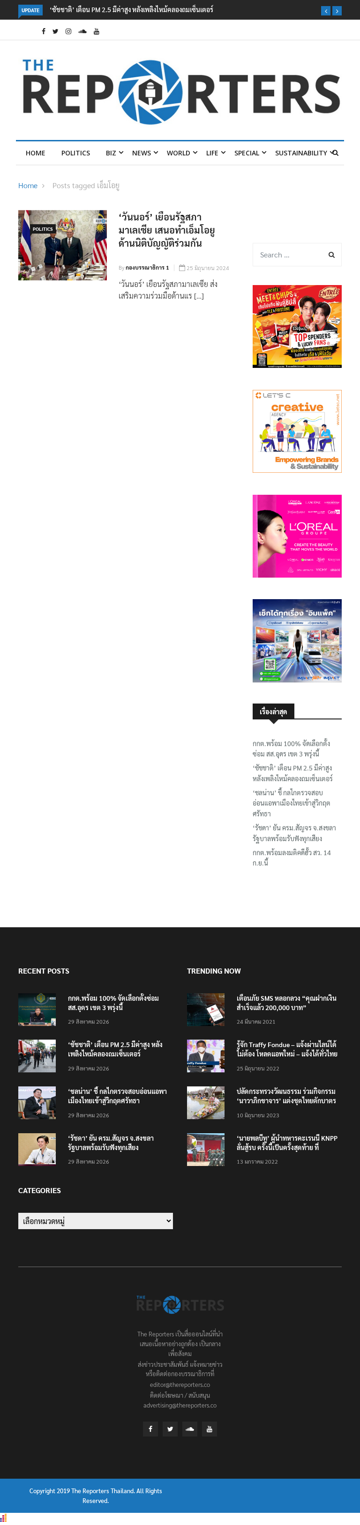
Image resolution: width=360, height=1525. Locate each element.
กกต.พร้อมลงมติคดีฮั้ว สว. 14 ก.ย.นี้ (292, 857)
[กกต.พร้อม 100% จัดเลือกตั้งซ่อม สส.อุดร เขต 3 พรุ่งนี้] (39, 1011)
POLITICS (75, 152)
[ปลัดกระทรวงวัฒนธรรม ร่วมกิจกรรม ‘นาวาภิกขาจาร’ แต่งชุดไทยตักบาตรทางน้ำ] (208, 1104)
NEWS (141, 152)
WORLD (178, 152)
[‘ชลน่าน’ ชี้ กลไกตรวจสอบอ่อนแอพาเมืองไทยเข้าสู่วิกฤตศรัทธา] (39, 1104)
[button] (325, 10)
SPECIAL (246, 152)
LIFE (212, 152)
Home (35, 152)
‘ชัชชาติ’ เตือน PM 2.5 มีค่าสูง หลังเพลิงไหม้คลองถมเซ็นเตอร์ (131, 9)
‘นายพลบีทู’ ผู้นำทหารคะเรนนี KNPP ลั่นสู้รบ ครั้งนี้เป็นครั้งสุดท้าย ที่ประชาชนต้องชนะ (287, 1147)
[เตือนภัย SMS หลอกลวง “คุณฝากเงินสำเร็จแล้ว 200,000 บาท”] (208, 1011)
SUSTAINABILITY (301, 152)
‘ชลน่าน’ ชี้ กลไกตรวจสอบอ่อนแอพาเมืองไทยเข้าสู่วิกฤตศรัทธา (291, 803)
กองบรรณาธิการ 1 (147, 267)
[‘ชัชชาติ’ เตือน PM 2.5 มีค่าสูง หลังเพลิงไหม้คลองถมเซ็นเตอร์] (39, 1058)
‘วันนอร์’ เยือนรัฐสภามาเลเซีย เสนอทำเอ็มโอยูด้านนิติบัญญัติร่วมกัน (167, 230)
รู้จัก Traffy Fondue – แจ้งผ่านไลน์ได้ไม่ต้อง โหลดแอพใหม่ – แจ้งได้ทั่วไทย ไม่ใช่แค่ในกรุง (287, 1053)
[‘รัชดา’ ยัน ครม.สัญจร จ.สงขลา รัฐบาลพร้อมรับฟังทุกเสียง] (39, 1151)
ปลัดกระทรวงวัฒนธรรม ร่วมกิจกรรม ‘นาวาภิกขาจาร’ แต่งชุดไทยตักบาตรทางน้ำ (286, 1100)
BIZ (111, 152)
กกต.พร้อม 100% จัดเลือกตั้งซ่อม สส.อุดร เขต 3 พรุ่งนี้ (291, 748)
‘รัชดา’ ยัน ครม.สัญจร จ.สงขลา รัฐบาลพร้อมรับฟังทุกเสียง (294, 832)
